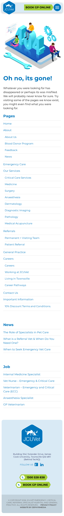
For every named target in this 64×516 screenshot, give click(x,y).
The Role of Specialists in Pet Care (26, 332)
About (7, 130)
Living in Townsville (17, 278)
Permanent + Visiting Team (22, 237)
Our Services (11, 170)
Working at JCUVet (17, 272)
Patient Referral (15, 244)
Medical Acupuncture (18, 223)
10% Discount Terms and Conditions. (28, 306)
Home (7, 123)
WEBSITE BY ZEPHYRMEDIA (33, 507)
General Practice (14, 252)
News (8, 156)
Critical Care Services (18, 177)
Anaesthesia (12, 197)
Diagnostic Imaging (17, 210)
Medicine (11, 184)
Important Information (18, 299)
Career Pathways (15, 285)
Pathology (11, 216)
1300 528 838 (36, 477)
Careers (8, 258)
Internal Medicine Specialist (21, 374)
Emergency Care (14, 164)
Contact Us (10, 293)
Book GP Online (38, 7)
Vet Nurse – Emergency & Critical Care (28, 381)
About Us (10, 137)
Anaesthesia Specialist (18, 398)
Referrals (9, 231)
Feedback (11, 150)
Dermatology (13, 203)
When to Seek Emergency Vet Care (27, 349)
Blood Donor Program (19, 143)
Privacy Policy (48, 505)
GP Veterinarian (14, 404)
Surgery (10, 190)
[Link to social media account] (36, 465)
